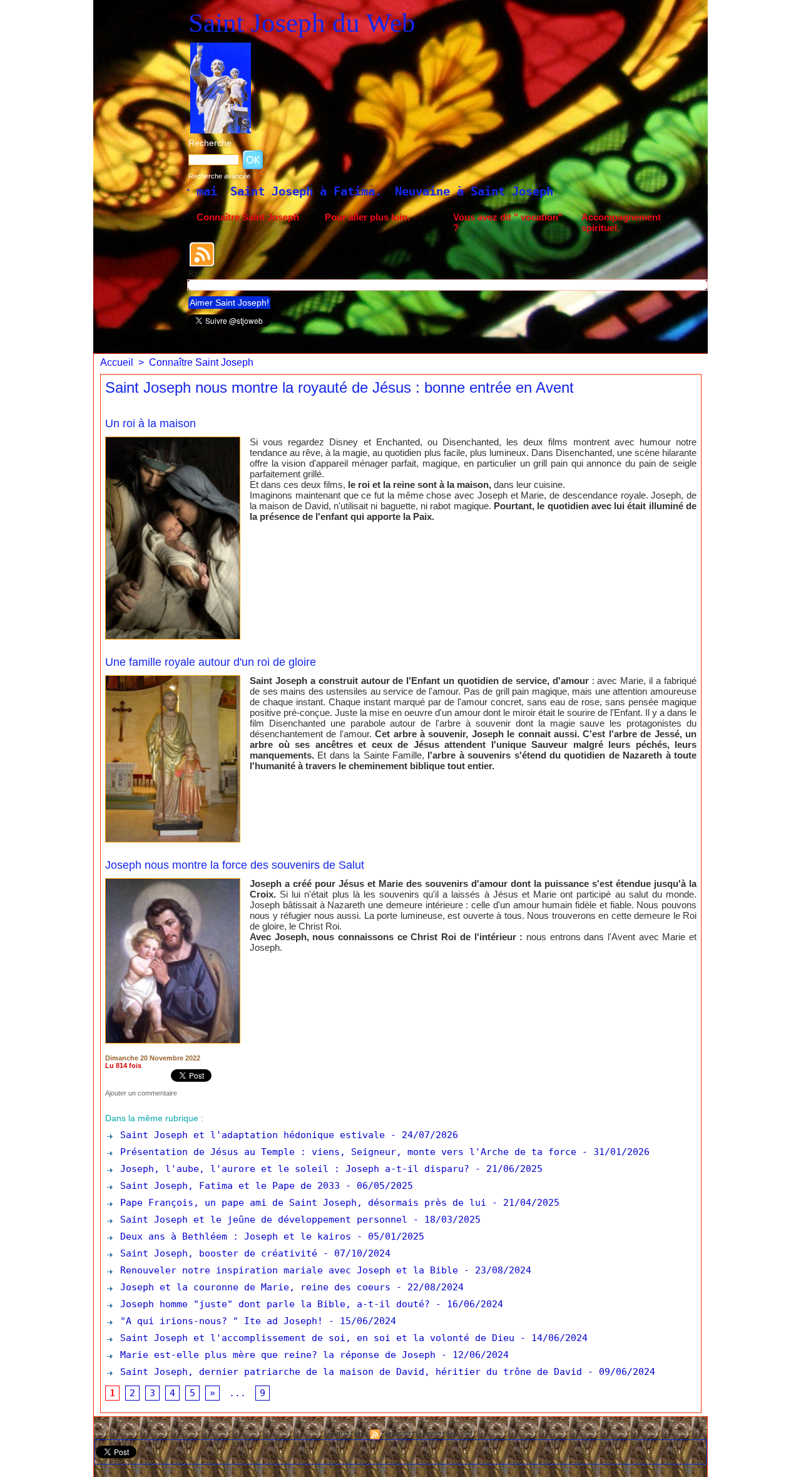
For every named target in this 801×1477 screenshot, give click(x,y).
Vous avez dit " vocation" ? (508, 222)
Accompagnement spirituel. (621, 222)
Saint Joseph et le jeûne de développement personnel (261, 1219)
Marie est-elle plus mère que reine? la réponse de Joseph (275, 1354)
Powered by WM (447, 1433)
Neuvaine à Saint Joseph (357, 191)
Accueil (116, 362)
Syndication (399, 1433)
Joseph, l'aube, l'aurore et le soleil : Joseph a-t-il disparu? (292, 1168)
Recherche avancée (219, 176)
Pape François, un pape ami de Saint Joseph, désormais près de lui (300, 1202)
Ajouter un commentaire (141, 1093)
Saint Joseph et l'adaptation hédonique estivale (250, 1135)
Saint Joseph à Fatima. (189, 191)
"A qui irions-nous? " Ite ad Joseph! (219, 1321)
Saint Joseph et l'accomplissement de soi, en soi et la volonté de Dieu (314, 1338)
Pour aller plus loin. (367, 217)
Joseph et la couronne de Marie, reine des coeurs (252, 1287)
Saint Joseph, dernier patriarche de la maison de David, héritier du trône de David (348, 1371)
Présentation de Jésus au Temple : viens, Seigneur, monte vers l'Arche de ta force (345, 1152)
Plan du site (346, 1433)
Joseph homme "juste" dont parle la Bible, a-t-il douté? (272, 1304)
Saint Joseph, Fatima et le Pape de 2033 (227, 1185)
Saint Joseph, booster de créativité (216, 1253)
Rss (195, 273)
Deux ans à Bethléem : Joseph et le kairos (233, 1236)
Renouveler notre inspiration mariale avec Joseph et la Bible (286, 1270)
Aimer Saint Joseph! (229, 303)
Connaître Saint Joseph (247, 217)
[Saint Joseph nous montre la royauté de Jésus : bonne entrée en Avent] (172, 440)
